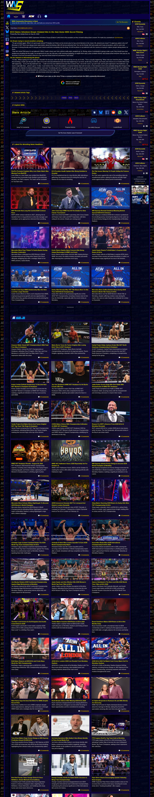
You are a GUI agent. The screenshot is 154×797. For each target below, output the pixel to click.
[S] (21, 28)
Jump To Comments (23, 127)
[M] (23, 28)
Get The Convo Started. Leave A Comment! (70, 133)
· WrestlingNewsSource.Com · (15, 12)
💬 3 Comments (43, 634)
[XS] (18, 28)
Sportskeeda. (119, 37)
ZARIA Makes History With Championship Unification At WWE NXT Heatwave (69, 425)
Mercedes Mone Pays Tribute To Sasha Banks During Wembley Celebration (29, 251)
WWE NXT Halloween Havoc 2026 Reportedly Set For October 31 (69, 464)
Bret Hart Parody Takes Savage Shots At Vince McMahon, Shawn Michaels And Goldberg (27, 778)
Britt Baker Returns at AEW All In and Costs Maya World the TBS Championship (28, 662)
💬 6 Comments (83, 750)
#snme (140, 60)
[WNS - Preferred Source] (70, 82)
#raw (140, 76)
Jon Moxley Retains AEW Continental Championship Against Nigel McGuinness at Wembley (29, 583)
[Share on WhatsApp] (120, 112)
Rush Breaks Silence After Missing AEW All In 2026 (69, 700)
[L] (25, 28)
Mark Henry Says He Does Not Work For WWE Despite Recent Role (29, 702)
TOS (135, 183)
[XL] (27, 28)
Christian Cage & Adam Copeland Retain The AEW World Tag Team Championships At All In (28, 543)
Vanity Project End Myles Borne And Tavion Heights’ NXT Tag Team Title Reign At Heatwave (29, 425)
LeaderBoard (117, 127)
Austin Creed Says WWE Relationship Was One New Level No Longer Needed (29, 291)
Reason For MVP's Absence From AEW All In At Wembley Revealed (108, 425)
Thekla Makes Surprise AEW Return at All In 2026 (68, 621)
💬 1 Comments (83, 476)
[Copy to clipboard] (94, 112)
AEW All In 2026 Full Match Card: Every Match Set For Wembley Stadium (110, 662)
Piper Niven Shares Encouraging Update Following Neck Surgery (109, 778)
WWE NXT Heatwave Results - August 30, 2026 (27, 463)
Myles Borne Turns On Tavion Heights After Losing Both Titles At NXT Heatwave (69, 346)
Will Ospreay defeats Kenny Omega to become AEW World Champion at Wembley (109, 464)
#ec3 (76, 98)
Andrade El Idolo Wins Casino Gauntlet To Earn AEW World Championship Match (69, 543)
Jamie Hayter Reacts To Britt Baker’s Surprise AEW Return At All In (109, 251)
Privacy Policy (140, 183)
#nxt (70, 98)
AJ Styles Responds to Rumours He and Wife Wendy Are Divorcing (110, 702)
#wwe (64, 98)
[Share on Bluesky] (101, 112)
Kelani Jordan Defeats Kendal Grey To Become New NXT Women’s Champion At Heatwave (28, 385)
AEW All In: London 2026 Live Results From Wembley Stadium (70, 662)
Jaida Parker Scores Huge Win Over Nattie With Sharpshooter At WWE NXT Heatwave (108, 385)
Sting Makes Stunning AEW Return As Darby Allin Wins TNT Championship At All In (110, 504)
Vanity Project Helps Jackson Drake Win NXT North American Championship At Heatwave (109, 346)
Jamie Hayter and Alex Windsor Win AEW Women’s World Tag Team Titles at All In (69, 583)
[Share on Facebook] (107, 112)
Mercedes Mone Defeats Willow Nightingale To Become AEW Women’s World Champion (29, 504)
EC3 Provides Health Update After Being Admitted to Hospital (69, 172)
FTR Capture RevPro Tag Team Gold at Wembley (108, 738)
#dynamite (140, 31)
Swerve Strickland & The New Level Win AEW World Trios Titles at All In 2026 (109, 583)
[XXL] (30, 28)
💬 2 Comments (124, 515)
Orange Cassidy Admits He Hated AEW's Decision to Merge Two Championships (69, 778)
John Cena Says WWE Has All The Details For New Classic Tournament (69, 212)
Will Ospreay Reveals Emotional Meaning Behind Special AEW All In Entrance (108, 212)
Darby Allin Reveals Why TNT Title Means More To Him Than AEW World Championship (70, 291)
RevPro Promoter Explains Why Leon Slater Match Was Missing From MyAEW (30, 172)
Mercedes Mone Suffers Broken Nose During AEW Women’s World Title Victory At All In (109, 291)
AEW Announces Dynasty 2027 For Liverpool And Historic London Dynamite (68, 504)
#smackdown (140, 109)
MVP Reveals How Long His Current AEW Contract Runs (28, 212)
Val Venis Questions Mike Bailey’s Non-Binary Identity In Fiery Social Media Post (70, 739)
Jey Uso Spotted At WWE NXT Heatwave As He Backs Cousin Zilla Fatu (70, 385)
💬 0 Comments (43, 183)
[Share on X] (126, 112)
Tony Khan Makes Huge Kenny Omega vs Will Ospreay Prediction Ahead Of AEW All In (29, 739)
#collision (140, 46)
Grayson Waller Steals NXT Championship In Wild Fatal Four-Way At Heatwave (29, 346)
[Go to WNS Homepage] (15, 6)
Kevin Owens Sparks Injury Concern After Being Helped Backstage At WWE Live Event (68, 251)
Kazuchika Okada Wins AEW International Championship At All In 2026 (106, 543)
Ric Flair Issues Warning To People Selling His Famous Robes (110, 172)
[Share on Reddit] (113, 112)
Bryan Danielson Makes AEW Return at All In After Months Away (108, 622)
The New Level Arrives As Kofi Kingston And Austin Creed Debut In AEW (28, 622)
